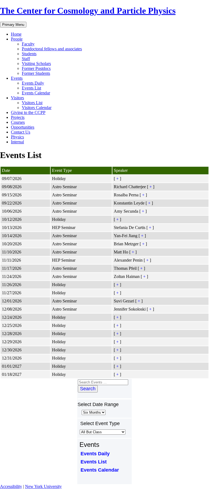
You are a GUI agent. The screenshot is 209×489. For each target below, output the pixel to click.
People (17, 39)
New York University (43, 486)
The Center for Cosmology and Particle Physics (88, 11)
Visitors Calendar (36, 107)
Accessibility (11, 486)
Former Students (36, 73)
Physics (17, 137)
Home (16, 34)
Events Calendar (36, 93)
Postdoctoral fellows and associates (52, 49)
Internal (17, 142)
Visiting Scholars (36, 63)
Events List (31, 88)
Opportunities (22, 127)
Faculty (28, 44)
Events (17, 78)
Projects (17, 117)
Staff (26, 58)
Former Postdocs (36, 68)
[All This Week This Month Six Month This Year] (93, 412)
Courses (18, 122)
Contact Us (20, 132)
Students (29, 53)
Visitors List (32, 102)
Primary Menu (13, 25)
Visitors (17, 97)
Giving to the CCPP (28, 112)
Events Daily (33, 83)
